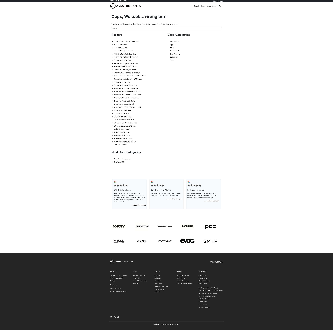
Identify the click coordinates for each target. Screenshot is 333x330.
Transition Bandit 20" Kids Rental (126, 88)
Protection (174, 57)
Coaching (135, 284)
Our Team (117, 162)
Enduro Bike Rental (183, 275)
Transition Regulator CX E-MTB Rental (127, 95)
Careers (157, 292)
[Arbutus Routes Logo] (112, 6)
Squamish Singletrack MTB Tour (125, 85)
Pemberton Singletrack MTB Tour (126, 63)
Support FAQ (203, 278)
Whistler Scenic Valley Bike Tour (125, 123)
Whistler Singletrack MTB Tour (125, 126)
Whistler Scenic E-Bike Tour (124, 120)
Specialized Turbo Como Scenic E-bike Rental (130, 76)
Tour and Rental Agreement (208, 293)
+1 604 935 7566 (115, 288)
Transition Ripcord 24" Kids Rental (126, 98)
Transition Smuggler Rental (124, 104)
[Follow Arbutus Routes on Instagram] (111, 317)
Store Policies (203, 284)
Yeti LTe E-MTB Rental (122, 132)
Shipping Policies (204, 299)
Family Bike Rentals (183, 281)
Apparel (173, 45)
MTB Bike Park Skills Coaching (125, 54)
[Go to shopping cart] (220, 6)
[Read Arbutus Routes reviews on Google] (118, 317)
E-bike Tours (136, 278)
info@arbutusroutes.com (118, 291)
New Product (175, 54)
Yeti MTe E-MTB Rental (122, 135)
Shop (209, 6)
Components (175, 51)
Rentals (197, 6)
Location (157, 275)
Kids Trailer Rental (120, 48)
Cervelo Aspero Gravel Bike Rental (126, 41)
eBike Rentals (181, 278)
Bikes (172, 48)
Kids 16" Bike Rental (121, 45)
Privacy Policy (203, 304)
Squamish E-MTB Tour (122, 82)
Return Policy (203, 302)
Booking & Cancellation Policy (208, 288)
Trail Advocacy (159, 289)
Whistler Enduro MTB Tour (123, 117)
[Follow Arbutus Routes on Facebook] (115, 317)
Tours (203, 6)
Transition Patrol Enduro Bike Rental (127, 91)
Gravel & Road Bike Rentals (185, 284)
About (214, 6)
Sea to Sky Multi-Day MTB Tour (125, 70)
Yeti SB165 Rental (120, 145)
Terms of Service (204, 307)
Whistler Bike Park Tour (122, 110)
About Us (158, 278)
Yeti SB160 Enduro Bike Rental (125, 142)
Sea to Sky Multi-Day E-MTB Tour (126, 66)
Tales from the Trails (121, 159)
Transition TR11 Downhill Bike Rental (127, 107)
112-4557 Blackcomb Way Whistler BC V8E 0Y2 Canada (118, 278)
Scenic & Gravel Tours (139, 281)
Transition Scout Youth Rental (124, 101)
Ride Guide (158, 284)
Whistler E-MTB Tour (121, 113)
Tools (172, 60)
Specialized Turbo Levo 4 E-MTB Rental (128, 79)
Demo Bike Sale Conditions (207, 296)
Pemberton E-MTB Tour (122, 60)
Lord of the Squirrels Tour (123, 51)
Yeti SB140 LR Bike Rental (123, 138)
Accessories (174, 41)
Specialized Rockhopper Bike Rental (127, 73)
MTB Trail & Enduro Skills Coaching (126, 57)
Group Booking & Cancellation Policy (211, 290)
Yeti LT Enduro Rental (122, 129)
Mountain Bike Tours (139, 275)
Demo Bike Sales (204, 281)
